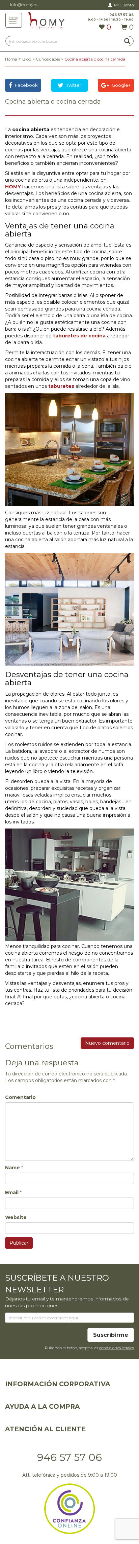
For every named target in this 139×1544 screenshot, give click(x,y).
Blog (26, 59)
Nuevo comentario (107, 1043)
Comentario (20, 1097)
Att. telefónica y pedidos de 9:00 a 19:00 (69, 1475)
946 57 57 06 (69, 1457)
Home (11, 59)
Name (12, 1168)
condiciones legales (116, 1348)
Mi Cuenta (124, 4)
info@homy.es (23, 4)
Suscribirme (110, 1335)
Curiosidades (48, 59)
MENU (15, 17)
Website (16, 1217)
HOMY (13, 187)
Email (12, 1192)
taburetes (61, 386)
